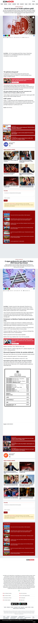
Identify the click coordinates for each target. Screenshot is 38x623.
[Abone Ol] (34, 35)
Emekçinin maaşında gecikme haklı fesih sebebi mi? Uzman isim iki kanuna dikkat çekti (26, 498)
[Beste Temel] (6, 455)
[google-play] (23, 603)
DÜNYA (29, 4)
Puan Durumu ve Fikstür (7, 597)
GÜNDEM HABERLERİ (22, 616)
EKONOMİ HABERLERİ (13, 617)
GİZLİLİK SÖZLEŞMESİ (14, 616)
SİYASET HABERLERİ (6, 617)
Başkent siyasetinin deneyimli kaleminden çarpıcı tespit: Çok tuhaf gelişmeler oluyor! (26, 186)
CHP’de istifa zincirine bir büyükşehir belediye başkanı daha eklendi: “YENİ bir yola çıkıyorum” (26, 161)
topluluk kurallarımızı (12, 203)
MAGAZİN (22, 4)
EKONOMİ (14, 4)
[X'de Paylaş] (5, 35)
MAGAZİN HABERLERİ (28, 617)
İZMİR (2, 4)
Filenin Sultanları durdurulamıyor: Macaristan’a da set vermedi (9, 174)
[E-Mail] (9, 146)
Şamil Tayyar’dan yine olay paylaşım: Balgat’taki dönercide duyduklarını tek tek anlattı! (26, 174)
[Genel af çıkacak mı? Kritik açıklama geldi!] (19, 25)
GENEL (33, 4)
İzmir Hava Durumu (24, 593)
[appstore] (15, 603)
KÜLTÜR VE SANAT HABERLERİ (14, 619)
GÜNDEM (5, 4)
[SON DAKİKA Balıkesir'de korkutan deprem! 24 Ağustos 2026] (11, 180)
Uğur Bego (5, 37)
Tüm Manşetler (22, 597)
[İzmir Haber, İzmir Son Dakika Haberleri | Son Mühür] (8, 1)
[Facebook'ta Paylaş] (4, 35)
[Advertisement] (19, 45)
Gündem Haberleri (19, 6)
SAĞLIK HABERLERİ (23, 619)
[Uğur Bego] (6, 144)
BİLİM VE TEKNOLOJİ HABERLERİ (21, 618)
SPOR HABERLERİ (20, 617)
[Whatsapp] (19, 590)
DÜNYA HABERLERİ (5, 618)
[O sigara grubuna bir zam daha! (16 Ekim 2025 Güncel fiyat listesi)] (19, 278)
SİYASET (9, 4)
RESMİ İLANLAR (16, 608)
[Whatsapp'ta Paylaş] (7, 35)
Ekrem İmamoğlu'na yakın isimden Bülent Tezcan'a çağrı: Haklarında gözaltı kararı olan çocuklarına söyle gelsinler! (26, 485)
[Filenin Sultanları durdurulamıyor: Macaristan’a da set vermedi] (11, 168)
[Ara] (32, 1)
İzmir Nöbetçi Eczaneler (7, 593)
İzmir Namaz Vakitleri (7, 595)
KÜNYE (4, 616)
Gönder (5, 200)
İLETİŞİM (8, 616)
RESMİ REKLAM (22, 608)
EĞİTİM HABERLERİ (6, 619)
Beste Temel (5, 290)
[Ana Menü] (34, 1)
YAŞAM (26, 4)
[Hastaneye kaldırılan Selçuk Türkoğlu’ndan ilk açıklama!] (11, 155)
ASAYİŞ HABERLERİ (13, 618)
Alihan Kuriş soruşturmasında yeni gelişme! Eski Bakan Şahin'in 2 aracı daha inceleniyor (11, 497)
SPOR (18, 4)
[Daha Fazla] (9, 35)
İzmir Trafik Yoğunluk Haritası (25, 595)
